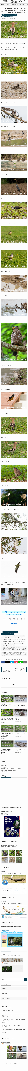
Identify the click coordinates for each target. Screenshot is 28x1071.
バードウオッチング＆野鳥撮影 (7, 16)
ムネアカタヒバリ (5, 645)
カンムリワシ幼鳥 (18, 637)
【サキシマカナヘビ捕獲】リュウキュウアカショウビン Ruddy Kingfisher (14, 1021)
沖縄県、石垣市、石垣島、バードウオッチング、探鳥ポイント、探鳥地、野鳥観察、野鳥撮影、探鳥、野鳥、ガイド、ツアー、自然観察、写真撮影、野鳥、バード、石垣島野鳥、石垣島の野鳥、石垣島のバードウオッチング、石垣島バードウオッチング (14, 649)
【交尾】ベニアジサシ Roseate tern (10, 1011)
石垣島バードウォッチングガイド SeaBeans (14, 1)
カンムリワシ (10, 637)
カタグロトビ (5, 635)
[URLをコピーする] (25, 662)
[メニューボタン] (1, 1)
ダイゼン (22, 641)
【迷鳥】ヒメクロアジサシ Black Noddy (11, 1026)
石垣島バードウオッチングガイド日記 (9, 14)
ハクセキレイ (4, 643)
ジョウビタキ (4, 641)
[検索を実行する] (25, 979)
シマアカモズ (10, 639)
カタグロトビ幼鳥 (12, 635)
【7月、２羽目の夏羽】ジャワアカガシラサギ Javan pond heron (13, 1031)
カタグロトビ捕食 (21, 635)
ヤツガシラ (12, 645)
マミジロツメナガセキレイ (13, 643)
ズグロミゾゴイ (11, 641)
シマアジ (16, 639)
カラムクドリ (4, 637)
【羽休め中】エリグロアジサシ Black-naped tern (13, 1016)
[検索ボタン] (26, 1)
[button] (3, 662)
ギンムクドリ (4, 639)
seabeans (14, 684)
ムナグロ (21, 643)
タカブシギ (17, 641)
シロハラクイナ (22, 639)
